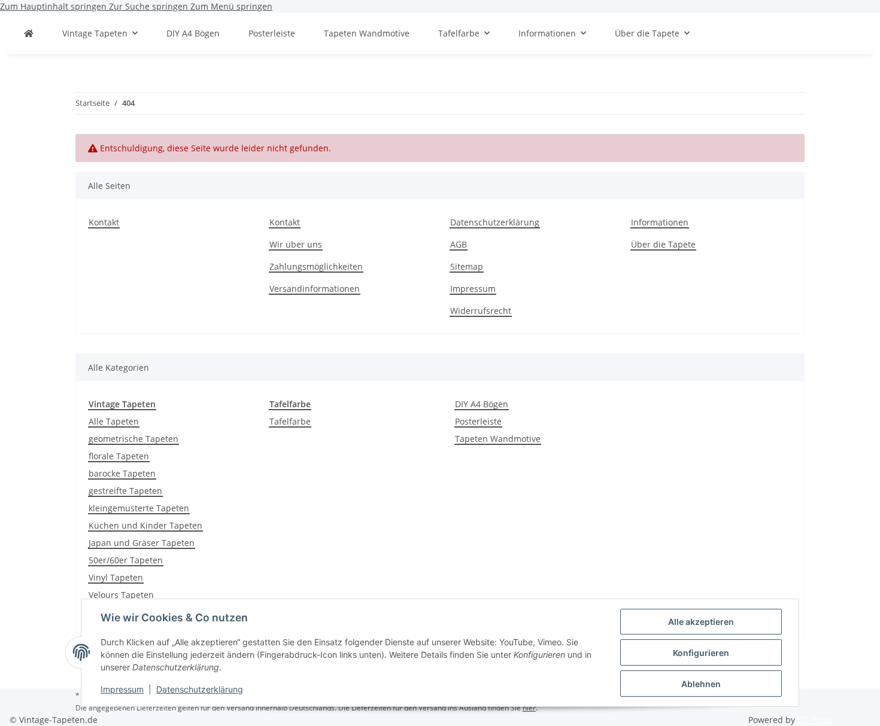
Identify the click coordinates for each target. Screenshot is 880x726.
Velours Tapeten (121, 594)
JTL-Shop (814, 719)
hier (529, 708)
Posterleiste (478, 421)
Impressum (122, 689)
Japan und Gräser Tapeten (142, 542)
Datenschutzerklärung (199, 689)
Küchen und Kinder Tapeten (145, 525)
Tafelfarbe (290, 421)
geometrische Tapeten (133, 438)
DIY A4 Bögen (481, 404)
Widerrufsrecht (480, 310)
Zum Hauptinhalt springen (54, 6)
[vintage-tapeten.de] (29, 33)
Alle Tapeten (114, 421)
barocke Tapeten (122, 473)
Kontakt (104, 222)
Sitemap (466, 266)
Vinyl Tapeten (116, 577)
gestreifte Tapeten (125, 490)
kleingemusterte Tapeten (139, 508)
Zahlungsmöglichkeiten (316, 266)
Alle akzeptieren (701, 622)
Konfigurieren (701, 653)
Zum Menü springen (231, 6)
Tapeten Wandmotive (498, 438)
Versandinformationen (314, 288)
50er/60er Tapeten (126, 560)
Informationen (659, 222)
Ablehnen (701, 684)
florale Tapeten (119, 456)
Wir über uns (295, 244)
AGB (458, 244)
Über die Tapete (663, 244)
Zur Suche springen (149, 6)
